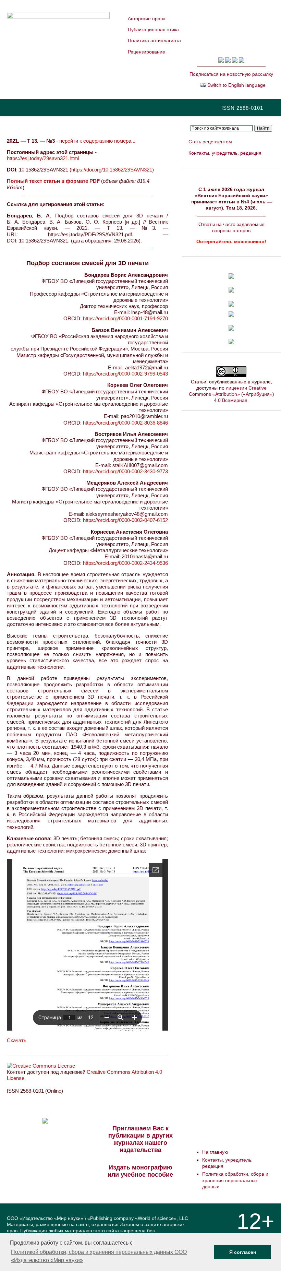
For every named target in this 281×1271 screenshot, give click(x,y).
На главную (215, 1152)
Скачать (16, 1040)
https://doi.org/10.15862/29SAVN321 (111, 170)
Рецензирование (146, 52)
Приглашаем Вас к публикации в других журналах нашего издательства (140, 1139)
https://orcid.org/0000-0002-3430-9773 (125, 471)
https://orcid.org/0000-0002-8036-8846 (125, 423)
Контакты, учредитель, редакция (224, 153)
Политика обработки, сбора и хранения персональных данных (235, 1180)
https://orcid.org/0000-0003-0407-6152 (125, 520)
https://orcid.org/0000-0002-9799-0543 (125, 374)
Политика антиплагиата (154, 40)
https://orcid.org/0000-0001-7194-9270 (125, 318)
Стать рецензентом (210, 141)
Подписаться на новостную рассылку (231, 74)
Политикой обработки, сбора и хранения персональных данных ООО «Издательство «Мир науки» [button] (99, 1256)
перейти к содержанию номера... (97, 141)
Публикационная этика (153, 29)
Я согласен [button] (242, 1252)
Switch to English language (236, 85)
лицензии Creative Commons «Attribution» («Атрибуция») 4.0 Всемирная (231, 394)
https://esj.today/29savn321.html (43, 158)
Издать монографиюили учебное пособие (140, 1171)
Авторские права (147, 18)
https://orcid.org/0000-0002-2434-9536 (125, 563)
